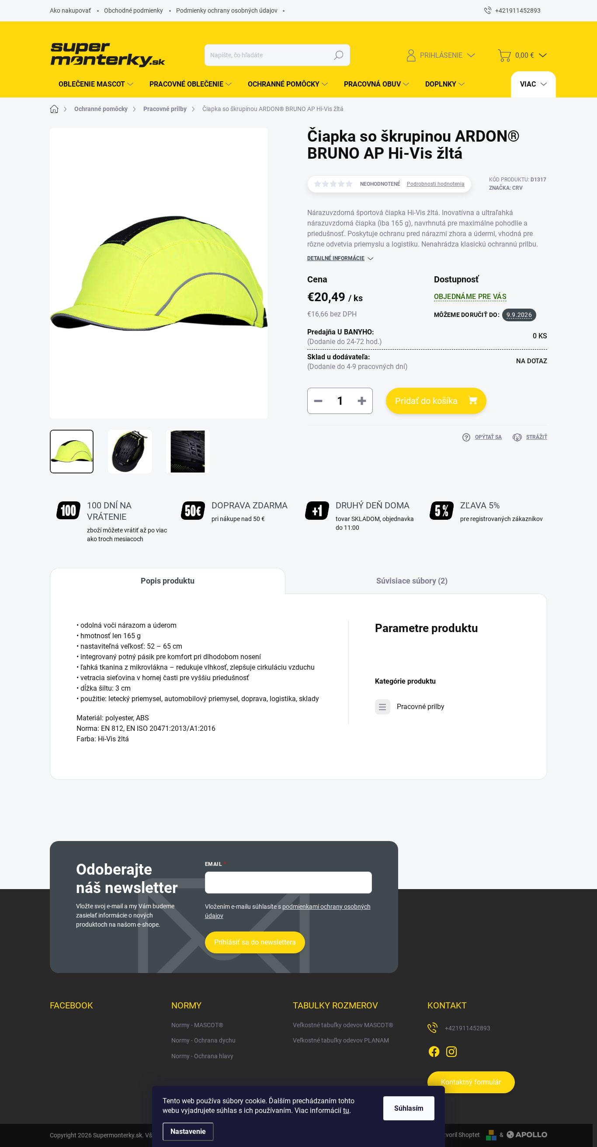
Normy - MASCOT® (197, 1025)
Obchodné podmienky (133, 10)
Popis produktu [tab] (167, 580)
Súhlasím (408, 1108)
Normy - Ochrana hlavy (202, 1056)
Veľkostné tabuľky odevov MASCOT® (343, 1025)
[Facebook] (434, 1050)
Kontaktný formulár (471, 1082)
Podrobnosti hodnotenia (436, 184)
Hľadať (339, 55)
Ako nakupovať (70, 10)
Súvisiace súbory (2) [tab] (412, 580)
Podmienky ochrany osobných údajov (227, 10)
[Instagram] (451, 1050)
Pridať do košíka (426, 401)
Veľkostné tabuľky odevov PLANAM (341, 1040)
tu (346, 1110)
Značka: (506, 188)
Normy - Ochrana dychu (203, 1040)
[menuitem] (92, 84)
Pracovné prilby (420, 706)
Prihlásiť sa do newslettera (255, 942)
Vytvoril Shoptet (458, 1134)
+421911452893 (467, 1028)
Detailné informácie (335, 258)
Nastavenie (188, 1131)
